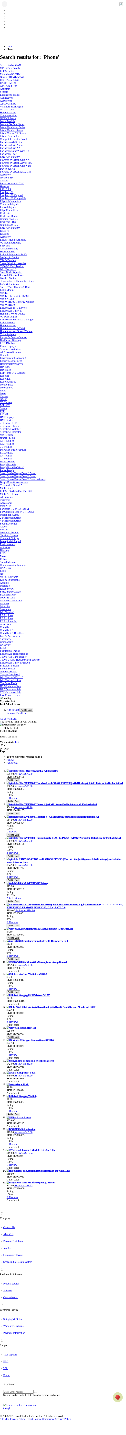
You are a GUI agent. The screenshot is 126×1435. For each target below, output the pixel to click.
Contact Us (9, 1227)
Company (5, 1218)
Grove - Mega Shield (18, 1084)
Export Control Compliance (40, 1419)
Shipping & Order (12, 1319)
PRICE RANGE (9, 731)
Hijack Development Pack (21, 1072)
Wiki (5, 1368)
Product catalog (11, 1283)
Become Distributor (13, 1241)
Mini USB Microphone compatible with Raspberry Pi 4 (37, 941)
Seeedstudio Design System (17, 1261)
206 (14, 898)
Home (10, 46)
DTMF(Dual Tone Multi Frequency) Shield (31, 1182)
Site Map (4, 1419)
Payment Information (14, 1332)
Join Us (7, 1248)
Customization (10, 1297)
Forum (6, 1375)
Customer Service (9, 1309)
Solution (7, 1290)
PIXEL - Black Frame (19, 1117)
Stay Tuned (9, 1384)
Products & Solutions (11, 1274)
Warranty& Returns (13, 1326)
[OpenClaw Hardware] (118, 1397)
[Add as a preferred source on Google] (21, 1407)
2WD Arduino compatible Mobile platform (30, 1060)
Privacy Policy (17, 1419)
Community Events (13, 1255)
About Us (8, 1234)
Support (4, 1345)
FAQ (6, 1361)
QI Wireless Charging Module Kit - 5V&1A (31, 1150)
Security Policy (63, 1419)
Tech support (10, 1354)
